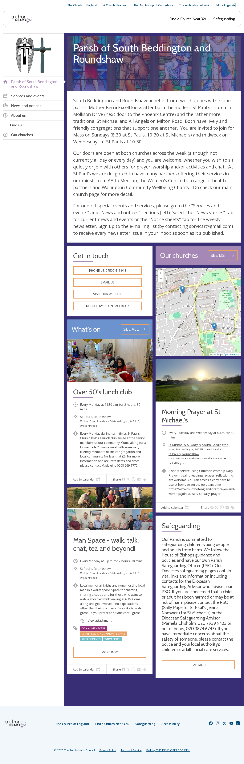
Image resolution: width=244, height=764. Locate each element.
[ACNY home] (21, 19)
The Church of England (82, 5)
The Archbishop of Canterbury (153, 5)
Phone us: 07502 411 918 (107, 270)
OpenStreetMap (232, 354)
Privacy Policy (107, 750)
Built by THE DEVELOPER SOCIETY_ (168, 750)
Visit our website (107, 294)
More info (109, 652)
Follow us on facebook (109, 306)
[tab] (86, 479)
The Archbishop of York (194, 5)
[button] (182, 289)
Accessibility (170, 724)
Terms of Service (131, 750)
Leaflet (216, 354)
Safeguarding (224, 19)
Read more (198, 665)
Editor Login (223, 5)
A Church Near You (115, 5)
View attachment (100, 620)
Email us (108, 282)
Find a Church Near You (188, 19)
